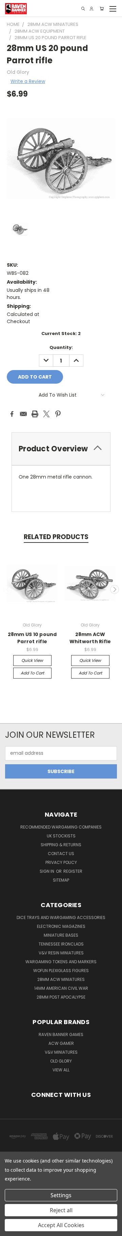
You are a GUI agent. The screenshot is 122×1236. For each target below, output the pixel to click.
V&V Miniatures (61, 1052)
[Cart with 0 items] (102, 8)
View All (61, 1070)
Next (114, 589)
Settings (61, 1195)
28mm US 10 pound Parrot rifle (32, 638)
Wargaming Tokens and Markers (61, 962)
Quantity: (61, 347)
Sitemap (61, 880)
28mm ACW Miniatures (61, 979)
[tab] (61, 448)
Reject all (61, 1210)
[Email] (23, 414)
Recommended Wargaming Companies (61, 827)
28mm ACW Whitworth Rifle (90, 638)
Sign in (47, 871)
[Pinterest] (58, 414)
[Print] (35, 414)
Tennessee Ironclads (61, 944)
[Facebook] (11, 414)
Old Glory (61, 1061)
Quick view (32, 660)
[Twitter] (46, 414)
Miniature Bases (61, 935)
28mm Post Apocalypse (61, 997)
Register (72, 871)
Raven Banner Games (61, 1034)
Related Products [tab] (56, 536)
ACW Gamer (61, 1043)
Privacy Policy (61, 862)
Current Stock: (61, 333)
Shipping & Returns (61, 845)
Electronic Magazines (61, 926)
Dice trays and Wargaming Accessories (61, 917)
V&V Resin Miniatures (61, 953)
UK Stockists (61, 836)
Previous (7, 589)
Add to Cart (32, 673)
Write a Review (28, 81)
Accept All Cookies (61, 1225)
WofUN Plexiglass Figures (61, 970)
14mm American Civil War (61, 988)
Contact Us (61, 853)
